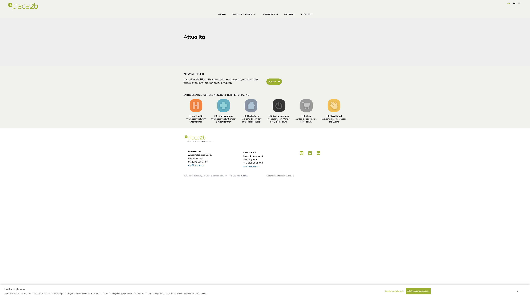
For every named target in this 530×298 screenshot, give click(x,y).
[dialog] (265, 291)
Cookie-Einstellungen (394, 291)
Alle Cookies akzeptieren (418, 291)
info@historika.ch (196, 165)
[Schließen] (518, 291)
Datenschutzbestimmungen (280, 176)
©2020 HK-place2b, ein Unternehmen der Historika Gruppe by (213, 176)
